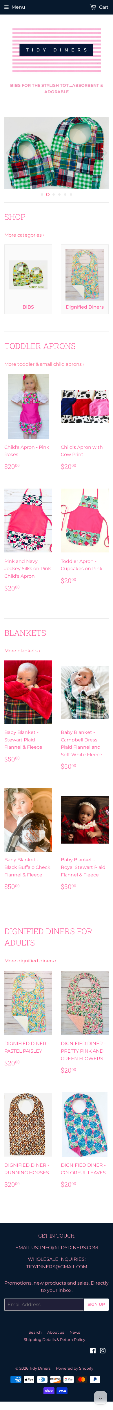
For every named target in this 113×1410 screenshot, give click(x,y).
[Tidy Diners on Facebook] (93, 1355)
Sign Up (96, 1307)
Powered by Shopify (74, 1371)
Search (35, 1335)
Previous (8, 155)
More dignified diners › (30, 964)
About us (55, 1335)
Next (105, 155)
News (75, 1335)
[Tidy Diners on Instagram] (103, 1355)
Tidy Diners (39, 1371)
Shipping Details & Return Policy (54, 1343)
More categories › (24, 238)
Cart (103, 7)
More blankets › (22, 654)
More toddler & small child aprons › (44, 367)
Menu (18, 7)
